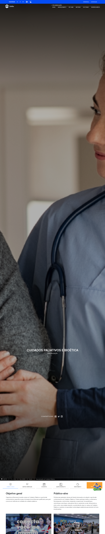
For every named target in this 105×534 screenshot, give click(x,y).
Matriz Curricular (27, 486)
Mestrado (78, 7)
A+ (23, 1)
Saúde (30, 479)
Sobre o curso (10, 486)
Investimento (77, 486)
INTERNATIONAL (86, 1)
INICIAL (53, 7)
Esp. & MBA (71, 7)
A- (17, 1)
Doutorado (86, 7)
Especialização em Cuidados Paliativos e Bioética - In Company (52, 479)
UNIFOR (5, 479)
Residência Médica (95, 7)
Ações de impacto (61, 486)
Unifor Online (94, 1)
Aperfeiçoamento (62, 7)
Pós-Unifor (13, 479)
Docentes (44, 486)
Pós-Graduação (57, 5)
